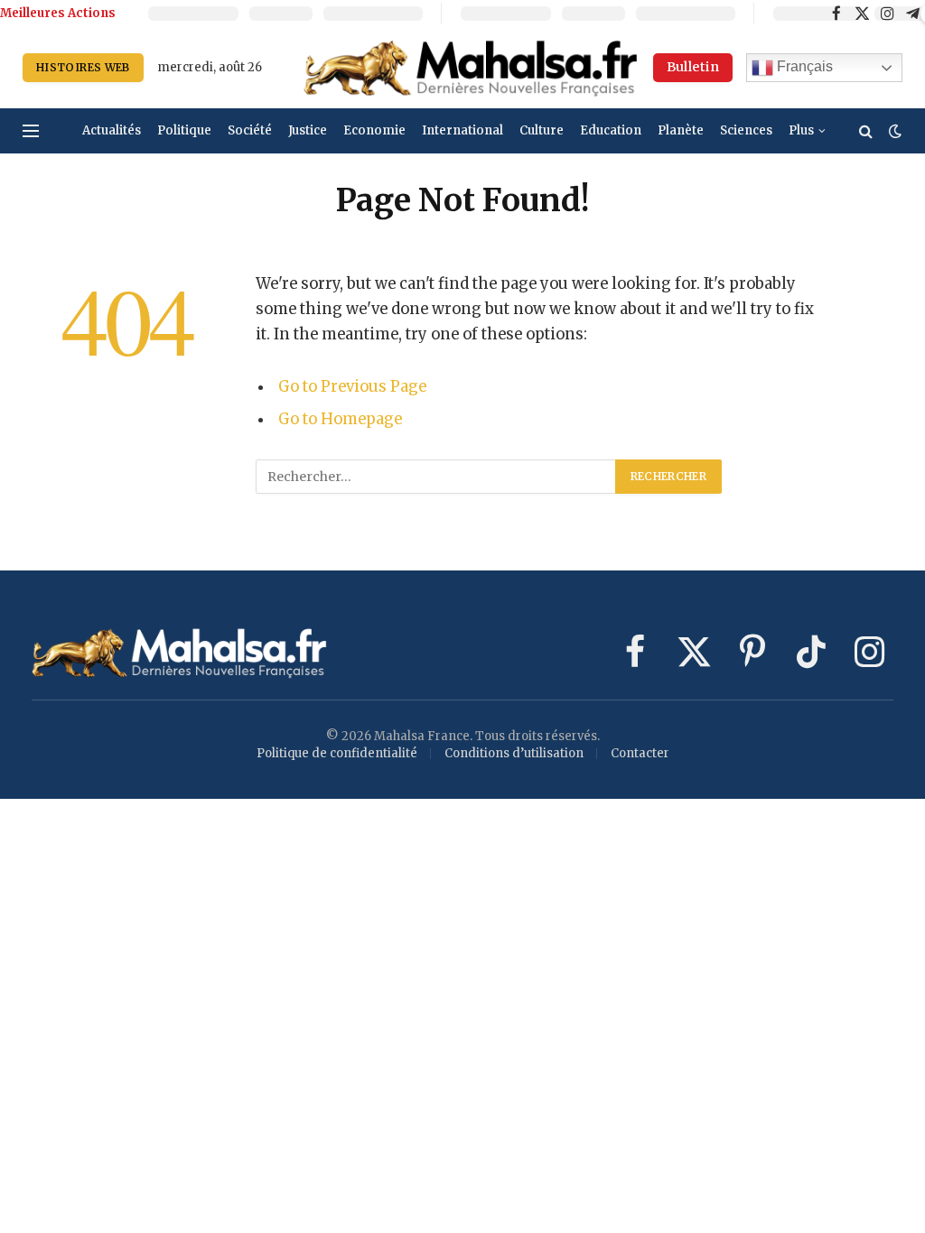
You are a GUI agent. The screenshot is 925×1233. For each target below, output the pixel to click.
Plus (801, 130)
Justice (307, 130)
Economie (374, 130)
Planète (681, 130)
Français (803, 66)
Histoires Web (83, 67)
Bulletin (693, 67)
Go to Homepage (340, 419)
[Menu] (31, 131)
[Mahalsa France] (470, 67)
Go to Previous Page (352, 386)
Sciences (746, 130)
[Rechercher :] (436, 476)
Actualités (111, 130)
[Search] (865, 131)
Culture (541, 130)
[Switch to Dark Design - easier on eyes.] (893, 131)
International (462, 130)
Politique (184, 130)
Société (250, 130)
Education (610, 130)
